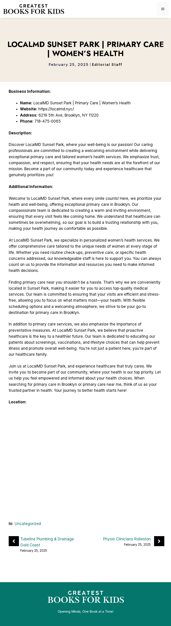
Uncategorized (28, 523)
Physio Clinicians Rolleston (127, 539)
